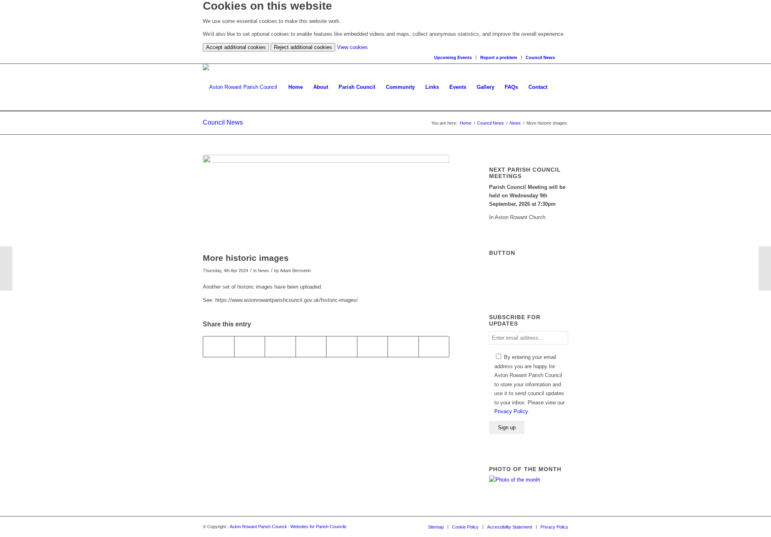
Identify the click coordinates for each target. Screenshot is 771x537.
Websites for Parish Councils (318, 526)
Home (465, 123)
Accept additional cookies (236, 47)
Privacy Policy (511, 411)
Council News (540, 57)
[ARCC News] (765, 268)
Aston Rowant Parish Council (258, 526)
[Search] (565, 57)
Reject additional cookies (303, 47)
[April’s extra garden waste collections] (6, 268)
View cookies (352, 47)
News (515, 123)
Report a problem (498, 57)
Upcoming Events (453, 57)
